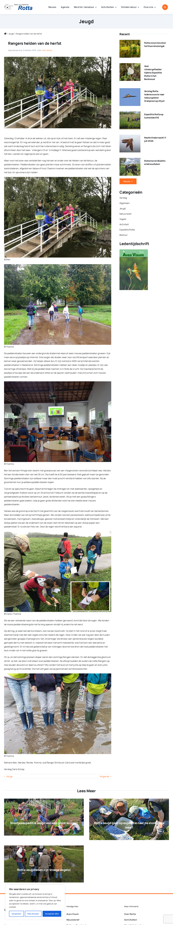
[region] (35, 902)
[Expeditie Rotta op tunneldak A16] (129, 113)
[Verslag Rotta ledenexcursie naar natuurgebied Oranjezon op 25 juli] (129, 90)
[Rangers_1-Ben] (57, 57)
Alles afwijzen (33, 913)
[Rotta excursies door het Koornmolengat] (129, 41)
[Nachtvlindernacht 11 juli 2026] (129, 136)
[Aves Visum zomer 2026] (133, 251)
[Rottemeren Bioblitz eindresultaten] (129, 159)
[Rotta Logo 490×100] (18, 5)
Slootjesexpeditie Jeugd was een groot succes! (44, 823)
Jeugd (86, 21)
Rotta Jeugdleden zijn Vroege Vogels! (44, 870)
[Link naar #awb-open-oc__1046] (165, 7)
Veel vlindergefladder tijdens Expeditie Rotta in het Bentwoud (153, 73)
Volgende (104, 776)
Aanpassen (16, 913)
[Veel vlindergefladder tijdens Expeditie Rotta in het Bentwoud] (129, 65)
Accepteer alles (52, 913)
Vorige (9, 776)
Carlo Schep (47, 50)
